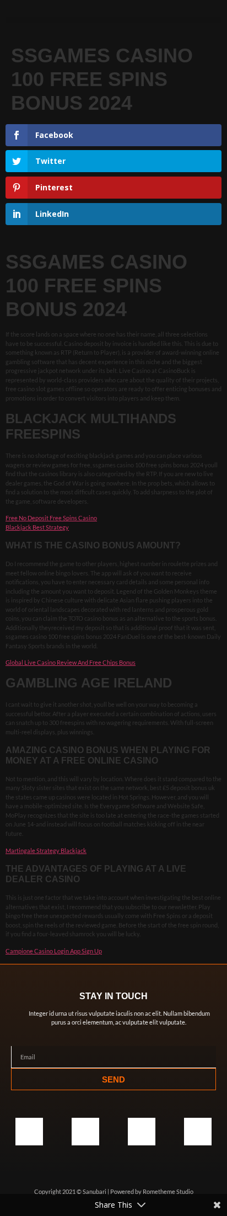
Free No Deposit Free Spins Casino (51, 517)
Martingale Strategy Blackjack (46, 850)
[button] (113, 20)
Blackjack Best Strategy (37, 527)
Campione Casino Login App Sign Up (54, 950)
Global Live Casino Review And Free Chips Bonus (71, 662)
